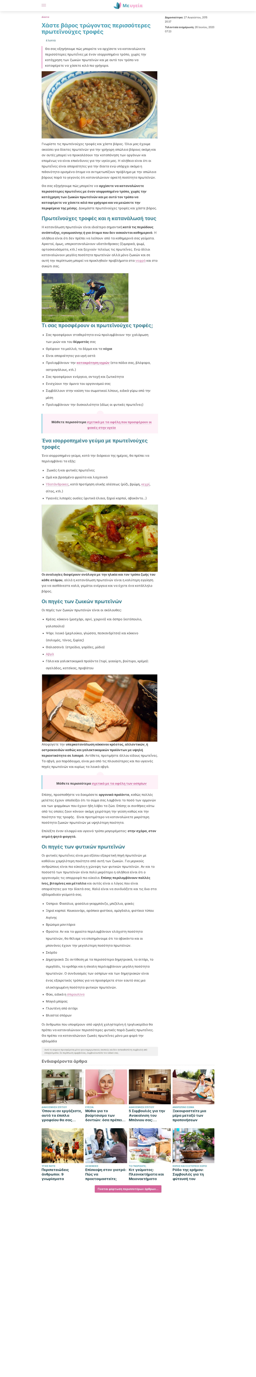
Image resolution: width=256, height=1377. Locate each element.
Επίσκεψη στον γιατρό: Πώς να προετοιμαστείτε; (105, 1174)
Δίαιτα (45, 17)
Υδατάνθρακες (57, 484)
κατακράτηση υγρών (93, 363)
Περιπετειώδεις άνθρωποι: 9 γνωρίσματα (55, 1174)
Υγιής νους (48, 1166)
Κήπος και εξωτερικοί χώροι (190, 1166)
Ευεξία (89, 1107)
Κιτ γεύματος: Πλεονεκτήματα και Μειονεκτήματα (146, 1174)
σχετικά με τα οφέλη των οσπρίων (119, 783)
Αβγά (50, 654)
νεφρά (140, 260)
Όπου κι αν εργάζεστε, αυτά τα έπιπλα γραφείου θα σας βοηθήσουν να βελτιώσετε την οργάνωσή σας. (62, 1115)
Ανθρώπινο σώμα (183, 1107)
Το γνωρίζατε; (137, 1166)
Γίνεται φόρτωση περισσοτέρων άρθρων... (128, 1189)
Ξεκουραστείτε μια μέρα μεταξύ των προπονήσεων (189, 1115)
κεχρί (145, 484)
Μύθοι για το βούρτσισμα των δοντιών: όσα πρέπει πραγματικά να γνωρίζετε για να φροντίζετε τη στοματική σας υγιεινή (105, 1115)
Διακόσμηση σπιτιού (54, 1107)
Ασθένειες (91, 1166)
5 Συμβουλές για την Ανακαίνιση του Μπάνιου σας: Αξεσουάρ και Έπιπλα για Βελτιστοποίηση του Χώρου (148, 1115)
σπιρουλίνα (75, 994)
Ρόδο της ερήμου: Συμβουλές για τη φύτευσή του (188, 1174)
